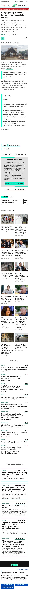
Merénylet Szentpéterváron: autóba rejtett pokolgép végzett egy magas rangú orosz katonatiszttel (21, 230)
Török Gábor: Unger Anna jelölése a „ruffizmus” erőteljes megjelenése (14, 434)
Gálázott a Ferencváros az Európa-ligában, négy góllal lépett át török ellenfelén (14, 369)
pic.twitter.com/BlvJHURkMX (14, 121)
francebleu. (9, 68)
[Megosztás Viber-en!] (16, 154)
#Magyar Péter (5, 1)
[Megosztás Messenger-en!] (6, 154)
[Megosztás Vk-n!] (12, 154)
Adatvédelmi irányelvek (22, 569)
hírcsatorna (23, 5)
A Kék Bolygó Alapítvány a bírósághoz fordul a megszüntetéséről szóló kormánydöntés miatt (10, 202)
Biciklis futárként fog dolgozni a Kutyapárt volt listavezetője (13, 426)
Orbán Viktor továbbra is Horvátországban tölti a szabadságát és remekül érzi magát (12, 388)
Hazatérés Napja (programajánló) (13, 442)
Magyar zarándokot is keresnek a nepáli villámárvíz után (7, 275)
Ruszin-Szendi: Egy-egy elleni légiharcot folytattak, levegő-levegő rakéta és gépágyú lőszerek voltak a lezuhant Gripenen (21, 322)
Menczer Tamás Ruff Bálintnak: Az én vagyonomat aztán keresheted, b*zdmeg (21, 254)
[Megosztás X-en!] (25, 154)
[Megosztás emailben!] (9, 154)
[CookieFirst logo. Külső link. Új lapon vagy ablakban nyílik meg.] (1, 571)
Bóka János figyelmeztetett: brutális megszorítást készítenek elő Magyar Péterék (21, 277)
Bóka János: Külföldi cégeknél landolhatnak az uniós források (7, 299)
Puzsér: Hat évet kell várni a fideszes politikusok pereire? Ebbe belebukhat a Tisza (14, 406)
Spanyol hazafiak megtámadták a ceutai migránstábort (7, 227)
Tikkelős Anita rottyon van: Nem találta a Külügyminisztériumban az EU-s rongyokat (7, 322)
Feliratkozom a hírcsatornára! (15, 183)
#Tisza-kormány (18, 1)
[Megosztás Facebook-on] (3, 154)
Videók (3, 34)
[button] (2, 5)
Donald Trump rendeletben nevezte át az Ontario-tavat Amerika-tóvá (11, 378)
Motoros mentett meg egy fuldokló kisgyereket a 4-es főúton (21, 346)
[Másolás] (22, 154)
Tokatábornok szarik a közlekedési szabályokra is (21, 298)
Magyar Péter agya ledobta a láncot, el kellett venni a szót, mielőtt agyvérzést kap (7, 254)
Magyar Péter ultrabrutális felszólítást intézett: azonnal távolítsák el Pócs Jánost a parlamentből (12, 416)
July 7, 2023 (21, 125)
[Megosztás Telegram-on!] (19, 154)
